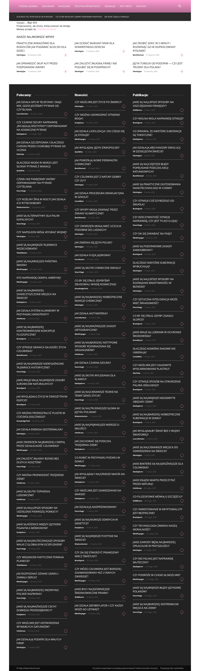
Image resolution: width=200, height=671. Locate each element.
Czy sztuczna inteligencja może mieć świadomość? (155, 301)
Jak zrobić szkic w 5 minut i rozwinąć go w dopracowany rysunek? (154, 46)
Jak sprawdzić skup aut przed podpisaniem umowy (37, 65)
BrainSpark (21, 339)
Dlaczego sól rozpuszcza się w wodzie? (35, 16)
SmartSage (21, 191)
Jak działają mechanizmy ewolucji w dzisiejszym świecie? (157, 149)
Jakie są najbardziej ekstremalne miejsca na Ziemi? (156, 606)
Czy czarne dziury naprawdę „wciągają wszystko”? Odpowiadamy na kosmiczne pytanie (42, 126)
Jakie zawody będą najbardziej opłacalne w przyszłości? (154, 544)
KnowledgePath (23, 421)
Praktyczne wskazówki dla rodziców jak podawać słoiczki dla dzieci (41, 46)
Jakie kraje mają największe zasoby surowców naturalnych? (41, 382)
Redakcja (110, 6)
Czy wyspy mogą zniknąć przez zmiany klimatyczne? (96, 211)
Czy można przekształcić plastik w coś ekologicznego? (41, 414)
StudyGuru (21, 532)
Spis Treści (126, 6)
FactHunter (80, 259)
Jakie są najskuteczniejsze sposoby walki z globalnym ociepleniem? (41, 542)
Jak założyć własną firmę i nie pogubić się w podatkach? (96, 65)
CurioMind (79, 201)
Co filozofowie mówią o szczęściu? (157, 496)
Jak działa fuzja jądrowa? (92, 255)
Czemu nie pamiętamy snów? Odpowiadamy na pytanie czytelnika (36, 182)
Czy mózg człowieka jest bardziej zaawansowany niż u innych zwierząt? (98, 572)
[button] (179, 6)
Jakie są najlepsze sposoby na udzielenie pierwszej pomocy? (37, 509)
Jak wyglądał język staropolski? (97, 147)
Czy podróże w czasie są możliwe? (156, 575)
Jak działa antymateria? (91, 313)
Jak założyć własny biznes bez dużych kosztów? (38, 460)
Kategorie (64, 6)
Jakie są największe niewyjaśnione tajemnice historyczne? (40, 365)
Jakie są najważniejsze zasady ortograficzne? (95, 328)
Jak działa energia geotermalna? (40, 429)
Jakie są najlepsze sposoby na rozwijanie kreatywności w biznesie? (153, 282)
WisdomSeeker (23, 207)
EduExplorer (22, 134)
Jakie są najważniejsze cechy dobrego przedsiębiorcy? (37, 608)
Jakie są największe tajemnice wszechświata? (37, 246)
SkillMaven (79, 597)
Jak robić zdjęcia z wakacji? (117, 16)
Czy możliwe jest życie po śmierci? (98, 102)
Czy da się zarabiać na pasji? (152, 233)
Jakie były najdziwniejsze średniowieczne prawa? (92, 591)
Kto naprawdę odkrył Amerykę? (39, 277)
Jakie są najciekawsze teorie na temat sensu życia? (96, 393)
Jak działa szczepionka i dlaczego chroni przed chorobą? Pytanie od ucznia (41, 146)
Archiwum (48, 6)
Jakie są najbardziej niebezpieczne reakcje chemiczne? (98, 298)
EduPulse (20, 154)
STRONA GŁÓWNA (46, 29)
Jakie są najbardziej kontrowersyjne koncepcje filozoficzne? (36, 330)
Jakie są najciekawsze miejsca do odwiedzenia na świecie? (155, 449)
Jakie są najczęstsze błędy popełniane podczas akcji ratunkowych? (151, 167)
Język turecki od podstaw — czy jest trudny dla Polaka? (157, 65)
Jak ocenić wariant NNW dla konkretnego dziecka (94, 45)
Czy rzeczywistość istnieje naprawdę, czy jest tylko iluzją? (155, 219)
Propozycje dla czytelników (171, 668)
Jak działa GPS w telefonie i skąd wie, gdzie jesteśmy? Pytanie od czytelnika (39, 105)
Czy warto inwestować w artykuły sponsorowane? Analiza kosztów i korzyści (125, 668)
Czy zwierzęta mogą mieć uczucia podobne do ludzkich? (98, 228)
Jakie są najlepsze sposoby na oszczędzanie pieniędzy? (153, 104)
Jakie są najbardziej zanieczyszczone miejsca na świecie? (36, 294)
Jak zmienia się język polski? (93, 242)
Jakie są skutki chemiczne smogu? (98, 268)
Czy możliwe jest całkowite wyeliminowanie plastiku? (152, 367)
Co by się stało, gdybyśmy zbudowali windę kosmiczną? (95, 282)
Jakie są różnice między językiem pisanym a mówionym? (39, 526)
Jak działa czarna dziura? (93, 362)
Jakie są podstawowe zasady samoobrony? (152, 248)
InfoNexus (21, 318)
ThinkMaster (22, 253)
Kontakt (141, 6)
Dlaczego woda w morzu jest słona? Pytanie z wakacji (37, 164)
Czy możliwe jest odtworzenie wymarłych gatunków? (38, 624)
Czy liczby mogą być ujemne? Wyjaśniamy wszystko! (79, 16)
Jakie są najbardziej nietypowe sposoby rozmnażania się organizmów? (96, 346)
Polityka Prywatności (87, 6)
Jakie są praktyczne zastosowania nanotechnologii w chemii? (157, 186)
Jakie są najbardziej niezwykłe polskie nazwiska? (38, 592)
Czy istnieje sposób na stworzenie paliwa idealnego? (157, 383)
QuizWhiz (20, 170)
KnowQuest (138, 340)
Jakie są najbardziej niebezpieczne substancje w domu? (156, 416)
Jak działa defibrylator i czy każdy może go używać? (99, 607)
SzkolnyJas (21, 55)
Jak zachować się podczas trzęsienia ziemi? (93, 443)
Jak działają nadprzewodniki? (95, 507)
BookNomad (138, 55)
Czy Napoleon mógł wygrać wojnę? (42, 232)
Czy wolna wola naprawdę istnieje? (158, 118)
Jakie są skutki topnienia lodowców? (33, 493)
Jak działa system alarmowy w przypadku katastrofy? (38, 312)
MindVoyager (22, 269)
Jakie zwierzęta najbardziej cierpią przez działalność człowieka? (41, 444)
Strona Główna (28, 6)
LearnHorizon (22, 114)
